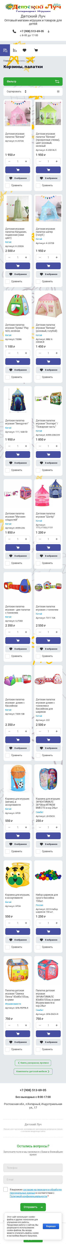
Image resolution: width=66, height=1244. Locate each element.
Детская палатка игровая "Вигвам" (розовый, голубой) (46, 327)
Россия (39, 905)
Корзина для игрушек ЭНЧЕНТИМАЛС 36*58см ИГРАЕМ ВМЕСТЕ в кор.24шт (48, 803)
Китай (8, 242)
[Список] (58, 91)
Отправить (30, 1207)
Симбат (39, 812)
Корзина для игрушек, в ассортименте (17, 896)
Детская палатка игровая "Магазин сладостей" (15, 516)
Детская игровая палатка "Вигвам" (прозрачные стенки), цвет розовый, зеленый (48, 139)
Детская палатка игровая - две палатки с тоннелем (17, 609)
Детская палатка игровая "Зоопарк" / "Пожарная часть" (47, 423)
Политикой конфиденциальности (28, 1196)
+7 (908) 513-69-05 (32, 31)
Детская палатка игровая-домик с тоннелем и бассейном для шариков (45, 705)
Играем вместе (13, 1004)
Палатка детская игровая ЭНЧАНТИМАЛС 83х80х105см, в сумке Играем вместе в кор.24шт (48, 998)
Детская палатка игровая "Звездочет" (17, 422)
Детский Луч (33, 16)
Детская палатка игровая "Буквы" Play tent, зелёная (17, 327)
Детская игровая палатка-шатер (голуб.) (45, 231)
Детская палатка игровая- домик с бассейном (15, 702)
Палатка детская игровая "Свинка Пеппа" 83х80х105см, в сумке (17, 995)
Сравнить (16, 185)
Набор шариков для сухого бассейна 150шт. (47, 897)
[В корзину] (17, 169)
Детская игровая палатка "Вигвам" (15, 135)
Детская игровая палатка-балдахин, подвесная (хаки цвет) (16, 233)
